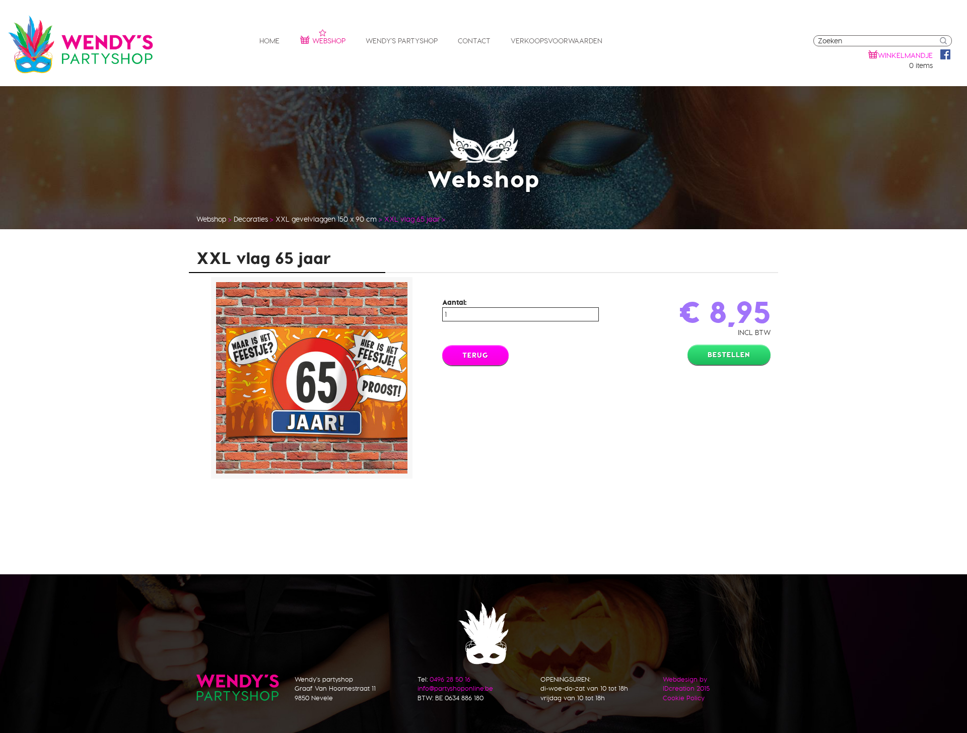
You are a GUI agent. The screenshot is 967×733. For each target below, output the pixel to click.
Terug (475, 355)
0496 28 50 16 (450, 679)
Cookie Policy (684, 698)
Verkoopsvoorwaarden (556, 41)
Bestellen (729, 354)
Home (269, 41)
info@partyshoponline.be (455, 688)
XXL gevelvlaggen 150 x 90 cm (326, 219)
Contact (474, 41)
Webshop (329, 41)
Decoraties (251, 219)
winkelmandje (905, 55)
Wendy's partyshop (402, 41)
